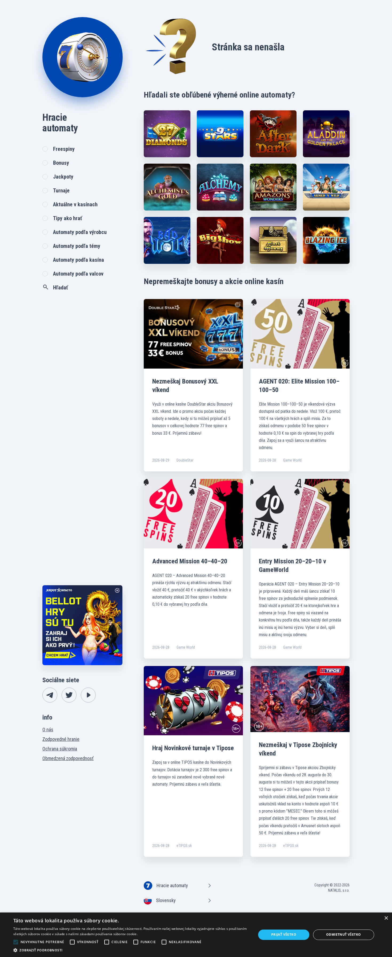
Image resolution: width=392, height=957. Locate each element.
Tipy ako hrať (67, 218)
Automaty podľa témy (76, 246)
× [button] (386, 918)
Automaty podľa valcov (78, 273)
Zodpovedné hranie (60, 739)
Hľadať (60, 287)
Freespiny (64, 149)
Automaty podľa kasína (78, 260)
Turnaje (61, 190)
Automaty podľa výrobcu (80, 232)
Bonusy (61, 163)
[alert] (196, 934)
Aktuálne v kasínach (75, 204)
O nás (47, 729)
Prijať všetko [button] (283, 934)
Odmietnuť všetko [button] (343, 934)
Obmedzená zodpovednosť (68, 758)
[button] (131, 950)
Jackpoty (63, 176)
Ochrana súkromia (59, 749)
